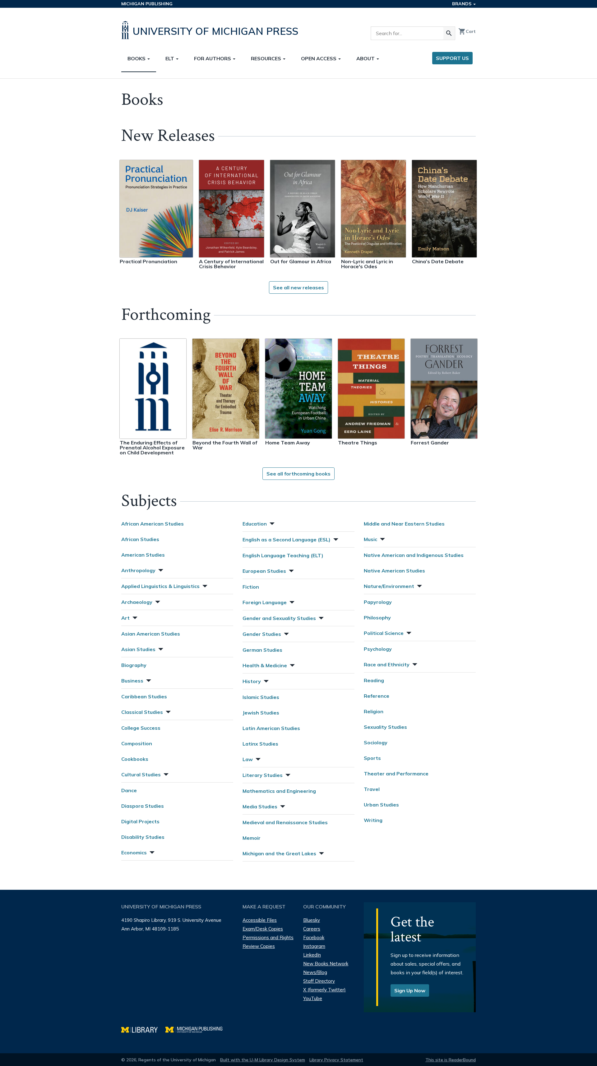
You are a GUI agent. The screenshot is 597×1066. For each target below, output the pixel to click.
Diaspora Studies (142, 806)
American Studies (143, 555)
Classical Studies (142, 712)
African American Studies (152, 524)
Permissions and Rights (268, 937)
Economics (134, 852)
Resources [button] (266, 58)
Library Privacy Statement (336, 1060)
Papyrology (378, 602)
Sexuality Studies (385, 727)
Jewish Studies (261, 713)
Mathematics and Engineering (279, 791)
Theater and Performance (396, 773)
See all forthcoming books (298, 474)
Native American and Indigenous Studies (414, 555)
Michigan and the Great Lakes (279, 853)
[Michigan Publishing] (197, 1029)
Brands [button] (462, 4)
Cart (467, 31)
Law (248, 759)
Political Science (384, 633)
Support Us (452, 58)
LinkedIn (312, 955)
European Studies (264, 571)
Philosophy (377, 617)
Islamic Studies (261, 697)
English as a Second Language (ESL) (287, 539)
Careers (311, 929)
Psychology (378, 649)
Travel (372, 789)
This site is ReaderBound (450, 1060)
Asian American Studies (150, 634)
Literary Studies (263, 775)
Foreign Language (265, 602)
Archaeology (136, 602)
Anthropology (138, 570)
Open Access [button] (319, 58)
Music (370, 539)
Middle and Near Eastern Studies (404, 524)
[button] (160, 569)
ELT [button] (170, 58)
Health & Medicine (265, 665)
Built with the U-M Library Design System (262, 1060)
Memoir (252, 838)
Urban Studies (381, 805)
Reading (374, 680)
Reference (376, 696)
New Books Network (325, 964)
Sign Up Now (409, 990)
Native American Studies (394, 570)
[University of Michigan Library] (143, 1029)
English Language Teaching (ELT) (283, 555)
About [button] (366, 58)
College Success (140, 728)
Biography (133, 665)
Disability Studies (142, 837)
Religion (373, 711)
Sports (372, 758)
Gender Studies (262, 634)
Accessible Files (260, 920)
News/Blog (315, 972)
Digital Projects (140, 821)
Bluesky (311, 920)
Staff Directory (319, 981)
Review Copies (259, 946)
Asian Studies (138, 649)
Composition (136, 743)
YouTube (312, 998)
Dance (129, 790)
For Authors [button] (213, 58)
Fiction (251, 587)
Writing (373, 820)
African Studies (140, 539)
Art (125, 618)
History (252, 681)
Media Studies (260, 806)
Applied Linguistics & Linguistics (160, 586)
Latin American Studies (271, 728)
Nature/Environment (389, 586)
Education (255, 524)
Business (132, 681)
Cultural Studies (141, 774)
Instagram (314, 946)
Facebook (313, 937)
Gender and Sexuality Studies (279, 618)
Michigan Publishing (147, 4)
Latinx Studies (260, 744)
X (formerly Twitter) (324, 990)
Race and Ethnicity (387, 664)
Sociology (375, 742)
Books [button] (137, 58)
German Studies (262, 650)
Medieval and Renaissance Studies (285, 822)
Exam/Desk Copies (263, 929)
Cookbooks (134, 759)
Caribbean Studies (144, 696)
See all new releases (298, 287)
